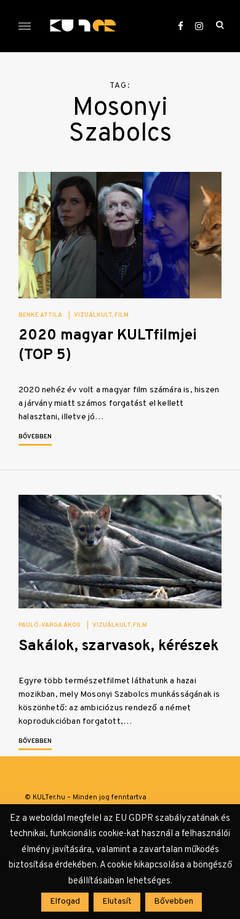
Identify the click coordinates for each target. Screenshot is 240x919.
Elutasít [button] (117, 901)
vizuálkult (93, 315)
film (121, 315)
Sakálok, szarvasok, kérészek (118, 646)
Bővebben (35, 437)
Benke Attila (40, 315)
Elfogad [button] (65, 901)
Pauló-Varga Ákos (49, 625)
